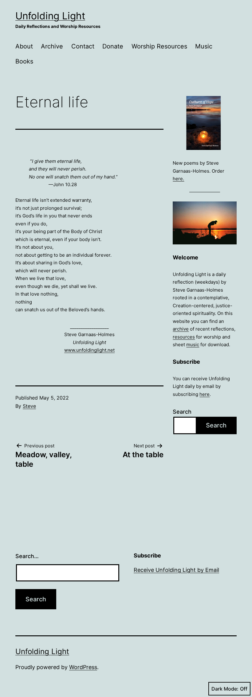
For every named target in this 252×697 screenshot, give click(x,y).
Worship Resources (159, 46)
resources (184, 337)
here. (178, 179)
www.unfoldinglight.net (89, 350)
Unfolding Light (50, 16)
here (204, 394)
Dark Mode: (224, 689)
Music (203, 46)
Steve (29, 406)
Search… (27, 556)
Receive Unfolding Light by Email (176, 570)
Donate (112, 46)
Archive (52, 46)
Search (182, 411)
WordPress (83, 667)
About (24, 46)
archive (181, 329)
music (192, 344)
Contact (82, 46)
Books (24, 61)
